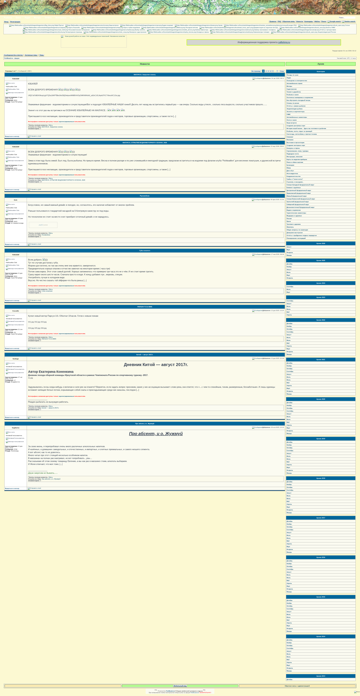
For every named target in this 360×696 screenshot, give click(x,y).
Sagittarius (15, 428)
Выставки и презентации (295, 142)
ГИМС (289, 114)
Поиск (323, 21)
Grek (15, 200)
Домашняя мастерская (295, 232)
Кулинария (290, 165)
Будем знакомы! (167, 25)
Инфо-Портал (59, 25)
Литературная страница (73, 32)
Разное (88, 18)
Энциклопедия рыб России (326, 32)
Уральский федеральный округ (298, 201)
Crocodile (15, 311)
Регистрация (15, 22)
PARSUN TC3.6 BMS (144, 307)
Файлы (317, 21)
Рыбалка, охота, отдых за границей (299, 131)
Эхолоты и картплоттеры (296, 111)
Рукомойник (144, 196)
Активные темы (31, 55)
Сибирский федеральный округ (298, 204)
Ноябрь (289, 266)
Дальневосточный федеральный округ (300, 207)
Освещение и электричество (297, 80)
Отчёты (48, 18)
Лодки (27, 18)
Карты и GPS (76, 18)
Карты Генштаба (74, 27)
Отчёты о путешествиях (328, 30)
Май (288, 312)
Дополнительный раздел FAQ (286, 25)
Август (289, 247)
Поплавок (290, 139)
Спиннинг (290, 137)
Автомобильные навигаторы (297, 117)
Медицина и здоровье (294, 216)
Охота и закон (292, 120)
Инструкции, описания (294, 156)
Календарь (308, 21)
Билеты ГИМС (330, 27)
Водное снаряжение (294, 210)
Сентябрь (290, 286)
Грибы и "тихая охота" (295, 179)
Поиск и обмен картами (295, 162)
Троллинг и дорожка (294, 224)
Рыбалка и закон (293, 94)
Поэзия (289, 218)
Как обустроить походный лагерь (298, 100)
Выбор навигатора (201, 30)
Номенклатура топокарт (261, 32)
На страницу (256, 71)
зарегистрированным (66, 121)
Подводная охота (293, 154)
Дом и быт (290, 170)
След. (282, 71)
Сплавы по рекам (293, 103)
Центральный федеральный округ (299, 190)
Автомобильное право (294, 83)
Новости (299, 21)
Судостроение (292, 89)
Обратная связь (289, 21)
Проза (289, 221)
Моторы (37, 18)
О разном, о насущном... (295, 182)
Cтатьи (347, 25)
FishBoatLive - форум (11, 58)
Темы (42, 55)
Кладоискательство (294, 176)
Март (288, 249)
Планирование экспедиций (296, 238)
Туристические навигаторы (296, 213)
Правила (272, 21)
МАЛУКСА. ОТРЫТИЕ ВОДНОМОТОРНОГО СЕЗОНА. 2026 (145, 142)
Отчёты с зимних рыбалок (296, 106)
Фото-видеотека (292, 173)
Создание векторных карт (296, 145)
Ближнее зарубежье (294, 187)
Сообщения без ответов (13, 55)
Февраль (290, 252)
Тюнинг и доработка (294, 92)
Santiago (16, 359)
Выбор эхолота (139, 30)
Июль (289, 272)
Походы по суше (292, 75)
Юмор (289, 168)
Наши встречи (114, 25)
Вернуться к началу (12, 136)
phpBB (41, 225)
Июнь (289, 309)
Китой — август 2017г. (144, 354)
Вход (6, 22)
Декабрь (289, 264)
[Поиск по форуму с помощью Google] (334, 21)
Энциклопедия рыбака (294, 109)
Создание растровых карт (296, 125)
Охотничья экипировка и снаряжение (300, 97)
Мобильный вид (180, 686)
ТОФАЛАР (15, 79)
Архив (220, 25)
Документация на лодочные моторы (265, 27)
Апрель (289, 315)
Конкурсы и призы (202, 32)
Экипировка (60, 18)
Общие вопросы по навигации (297, 230)
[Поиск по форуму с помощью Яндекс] (349, 21)
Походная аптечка (191, 27)
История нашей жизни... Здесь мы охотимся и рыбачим (306, 128)
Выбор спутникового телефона (265, 30)
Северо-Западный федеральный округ (300, 185)
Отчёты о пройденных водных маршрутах (302, 235)
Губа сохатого (144, 250)
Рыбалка (8, 18)
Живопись (290, 227)
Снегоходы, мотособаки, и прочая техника (302, 134)
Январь (289, 255)
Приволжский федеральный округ (299, 193)
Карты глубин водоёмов (131, 27)
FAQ (279, 21)
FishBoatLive (195, 692)
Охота (18, 18)
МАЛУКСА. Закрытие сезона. (145, 74)
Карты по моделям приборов (297, 159)
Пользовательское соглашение (79, 30)
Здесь (50, 125)
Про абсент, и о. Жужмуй (144, 423)
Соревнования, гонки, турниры (298, 151)
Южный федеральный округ (297, 196)
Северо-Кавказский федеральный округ (301, 199)
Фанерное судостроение (137, 32)
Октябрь (289, 329)
